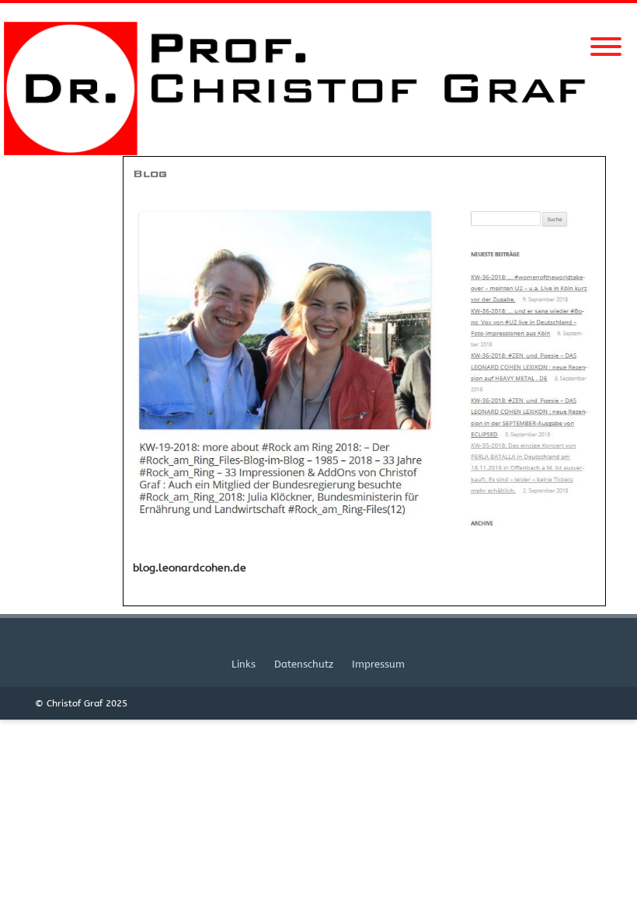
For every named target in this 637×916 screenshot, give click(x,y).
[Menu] (606, 37)
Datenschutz (303, 664)
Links (243, 664)
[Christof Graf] (318, 151)
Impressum (378, 664)
